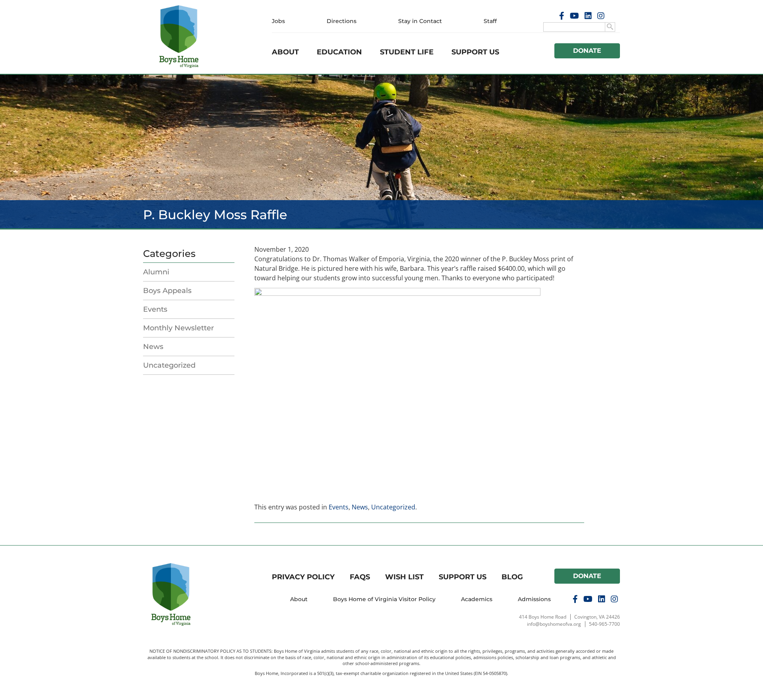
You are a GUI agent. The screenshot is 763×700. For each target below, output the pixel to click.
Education (339, 52)
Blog (512, 577)
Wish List (404, 577)
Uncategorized (169, 365)
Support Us (475, 52)
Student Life (407, 52)
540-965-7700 (604, 624)
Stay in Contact (420, 21)
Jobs (278, 21)
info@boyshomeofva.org (554, 624)
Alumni (156, 272)
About (285, 52)
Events (155, 309)
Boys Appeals (167, 290)
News (153, 346)
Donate (587, 50)
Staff (490, 21)
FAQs (360, 577)
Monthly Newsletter (178, 328)
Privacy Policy (303, 577)
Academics (476, 599)
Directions (341, 21)
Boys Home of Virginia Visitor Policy (384, 599)
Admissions (534, 599)
